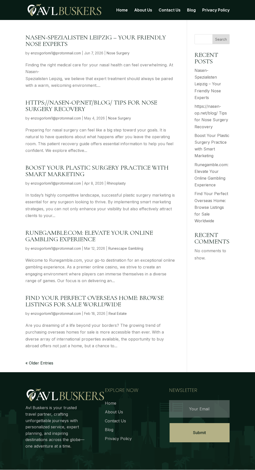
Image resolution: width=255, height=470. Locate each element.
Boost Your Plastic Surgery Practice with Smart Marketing (97, 171)
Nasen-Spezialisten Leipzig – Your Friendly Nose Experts (95, 40)
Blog (191, 10)
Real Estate (118, 313)
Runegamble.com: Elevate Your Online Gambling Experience (89, 236)
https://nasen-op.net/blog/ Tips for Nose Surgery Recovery (91, 106)
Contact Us (170, 10)
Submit (199, 432)
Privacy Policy (216, 10)
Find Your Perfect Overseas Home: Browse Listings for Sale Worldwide (94, 301)
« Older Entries (39, 362)
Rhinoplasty (116, 183)
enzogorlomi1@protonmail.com (56, 53)
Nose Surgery (118, 53)
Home (122, 10)
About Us (143, 10)
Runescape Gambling (125, 248)
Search (221, 39)
